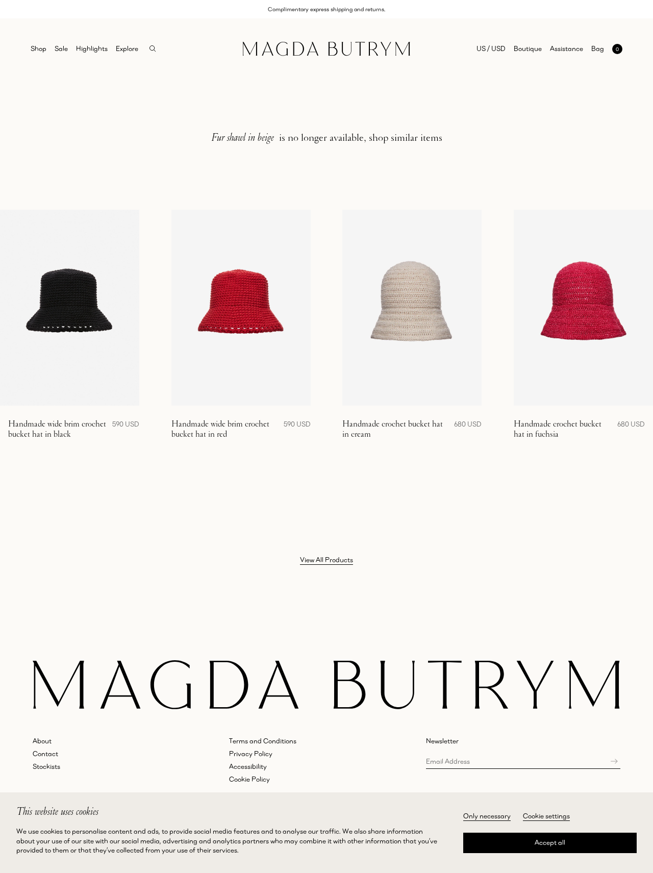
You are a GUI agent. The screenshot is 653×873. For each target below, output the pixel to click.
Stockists (46, 766)
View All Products (326, 560)
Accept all (550, 842)
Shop (38, 48)
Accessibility (248, 766)
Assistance (566, 48)
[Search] (152, 48)
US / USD (491, 48)
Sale (61, 48)
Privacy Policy (250, 754)
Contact (45, 754)
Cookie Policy (249, 779)
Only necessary (487, 816)
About (42, 741)
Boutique (528, 48)
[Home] (326, 49)
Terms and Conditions (262, 741)
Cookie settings (546, 816)
